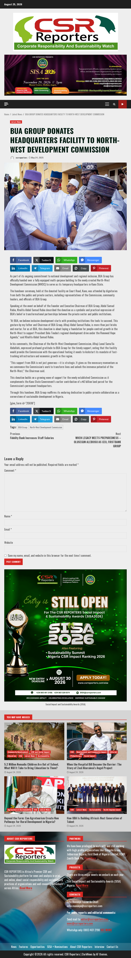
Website (8, 542)
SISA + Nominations (57, 947)
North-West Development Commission (46, 427)
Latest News (16, 122)
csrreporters (21, 157)
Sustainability (43, 756)
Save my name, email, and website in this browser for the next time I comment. (49, 555)
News (14, 947)
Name (8, 516)
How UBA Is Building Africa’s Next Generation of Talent (97, 795)
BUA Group (22, 427)
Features (23, 947)
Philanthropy (75, 756)
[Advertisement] (65, 75)
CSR (72, 752)
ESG (20, 756)
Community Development (18, 752)
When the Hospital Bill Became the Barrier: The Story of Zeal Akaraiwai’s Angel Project (97, 741)
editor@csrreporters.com (94, 919)
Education (12, 756)
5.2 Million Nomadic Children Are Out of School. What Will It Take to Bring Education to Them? (34, 741)
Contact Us (112, 947)
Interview (99, 947)
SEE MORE (106, 930)
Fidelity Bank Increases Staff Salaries (32, 436)
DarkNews (87, 954)
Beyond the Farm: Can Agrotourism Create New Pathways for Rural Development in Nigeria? (34, 795)
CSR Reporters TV (122, 104)
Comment (10, 470)
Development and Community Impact (92, 752)
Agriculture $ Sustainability (19, 809)
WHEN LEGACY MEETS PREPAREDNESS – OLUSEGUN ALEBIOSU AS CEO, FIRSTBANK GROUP (97, 440)
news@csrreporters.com (80, 923)
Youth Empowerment (112, 809)
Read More (26, 888)
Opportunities (37, 947)
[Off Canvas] (6, 104)
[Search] (114, 104)
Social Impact (89, 756)
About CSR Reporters (81, 947)
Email (8, 529)
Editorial (113, 752)
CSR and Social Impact (40, 752)
